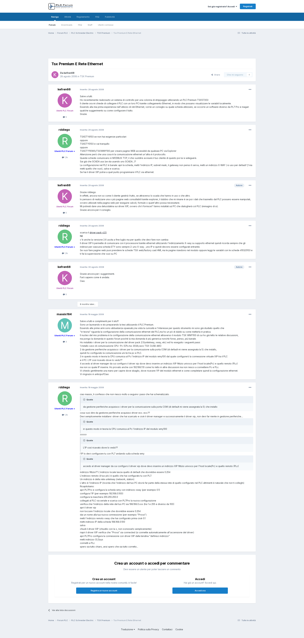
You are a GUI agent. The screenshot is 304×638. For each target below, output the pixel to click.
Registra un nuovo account (104, 590)
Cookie (179, 629)
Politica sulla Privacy (148, 629)
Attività (67, 17)
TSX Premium (87, 76)
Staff (90, 25)
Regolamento (83, 17)
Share (216, 74)
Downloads (66, 25)
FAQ (80, 25)
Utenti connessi (105, 25)
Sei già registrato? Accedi (222, 6)
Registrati (247, 6)
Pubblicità (110, 17)
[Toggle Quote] (84, 399)
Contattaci (167, 629)
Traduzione (127, 629)
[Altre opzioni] (250, 89)
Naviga (55, 17)
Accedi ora (200, 590)
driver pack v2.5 (98, 232)
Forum (52, 25)
